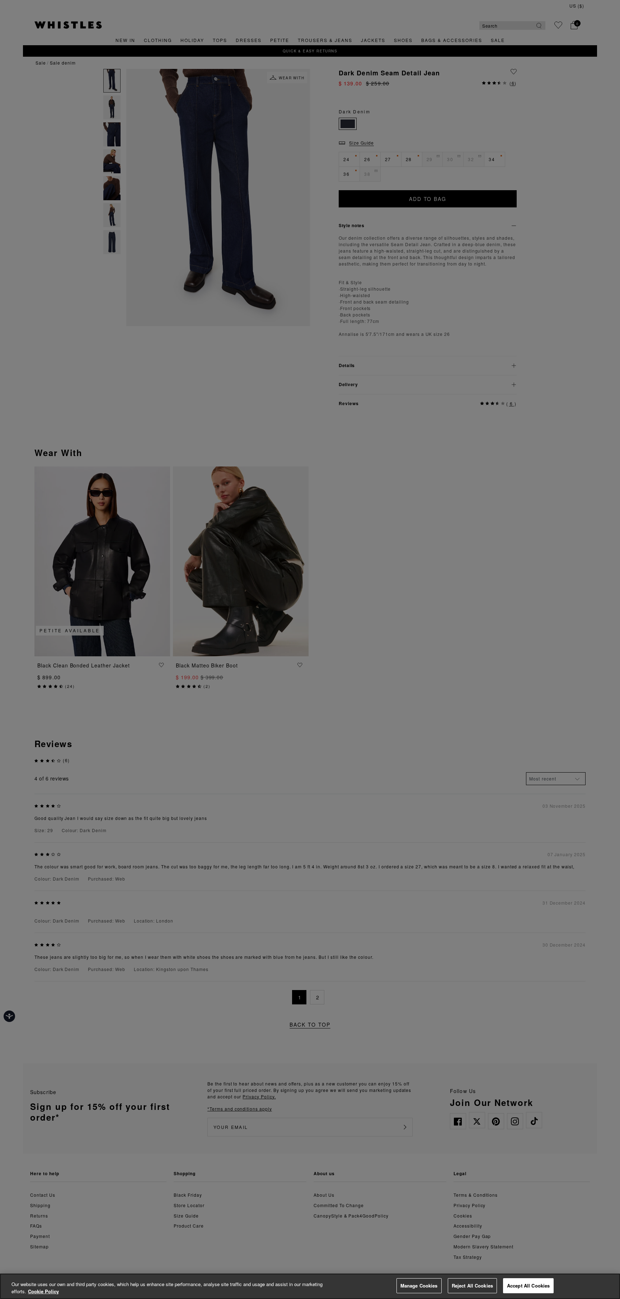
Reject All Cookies (472, 1285)
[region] (310, 1286)
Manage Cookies (419, 1285)
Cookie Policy (43, 1291)
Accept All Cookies (528, 1285)
